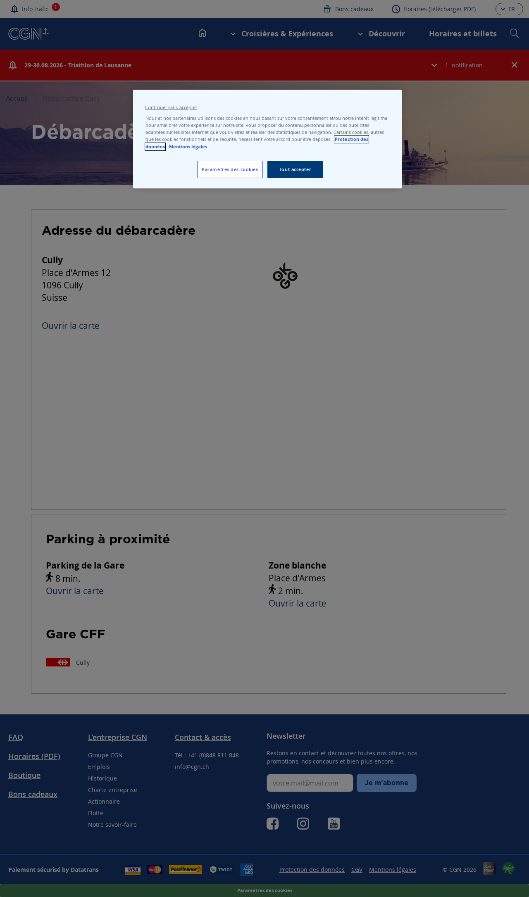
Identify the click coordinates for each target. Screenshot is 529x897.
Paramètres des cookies (230, 169)
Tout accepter (295, 169)
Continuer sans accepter (171, 107)
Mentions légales (188, 146)
